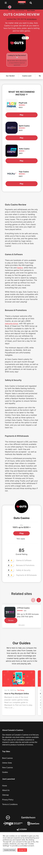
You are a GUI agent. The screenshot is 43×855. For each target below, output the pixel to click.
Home (10, 10)
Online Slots (7, 763)
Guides (5, 772)
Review (10, 620)
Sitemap (5, 795)
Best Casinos (7, 758)
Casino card (26, 76)
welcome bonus (11, 323)
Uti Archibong (32, 19)
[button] (38, 600)
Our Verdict (10, 76)
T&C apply (21, 625)
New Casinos (7, 767)
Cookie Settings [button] (9, 850)
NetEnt (20, 268)
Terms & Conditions (10, 804)
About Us (5, 790)
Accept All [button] (22, 850)
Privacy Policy (7, 800)
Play (21, 115)
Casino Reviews (19, 10)
